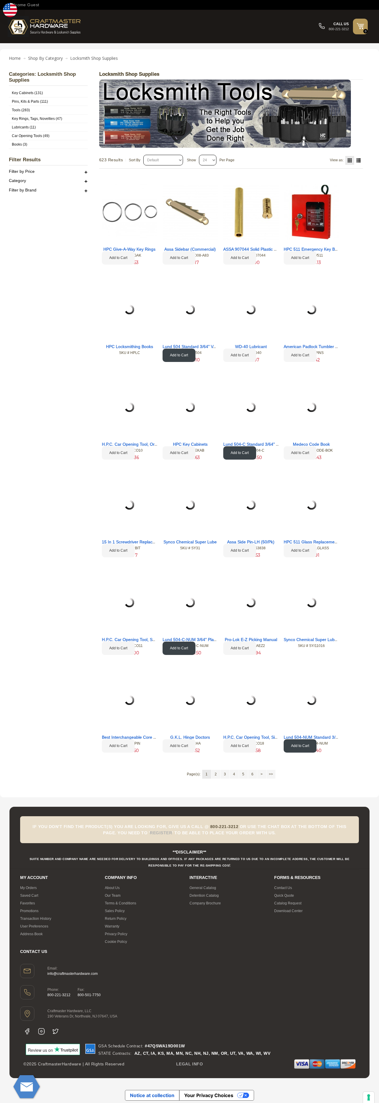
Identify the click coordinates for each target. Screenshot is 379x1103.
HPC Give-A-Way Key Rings (129, 249)
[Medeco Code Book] (311, 407)
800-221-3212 (58, 995)
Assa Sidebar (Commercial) (190, 249)
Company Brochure (205, 903)
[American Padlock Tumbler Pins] (311, 309)
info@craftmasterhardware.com (72, 974)
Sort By (134, 160)
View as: (336, 160)
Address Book (31, 934)
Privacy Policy (116, 934)
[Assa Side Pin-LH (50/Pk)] (251, 505)
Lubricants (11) (24, 127)
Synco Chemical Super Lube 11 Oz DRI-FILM (326, 639)
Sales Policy (115, 911)
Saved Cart (29, 895)
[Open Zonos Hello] (10, 10)
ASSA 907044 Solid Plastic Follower (256, 249)
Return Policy (115, 919)
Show (191, 160)
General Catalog (203, 888)
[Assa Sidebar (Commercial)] (190, 212)
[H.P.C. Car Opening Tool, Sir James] (251, 700)
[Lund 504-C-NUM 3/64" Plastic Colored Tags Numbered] (190, 602)
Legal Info (189, 1064)
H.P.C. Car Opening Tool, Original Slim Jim (141, 444)
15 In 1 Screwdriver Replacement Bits (137, 542)
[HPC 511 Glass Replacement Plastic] (311, 505)
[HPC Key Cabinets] (190, 407)
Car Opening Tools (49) (30, 136)
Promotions (29, 911)
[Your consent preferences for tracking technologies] (368, 1097)
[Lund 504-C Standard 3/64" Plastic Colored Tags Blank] (251, 407)
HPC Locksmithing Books (129, 346)
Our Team (113, 895)
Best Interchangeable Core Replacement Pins (144, 737)
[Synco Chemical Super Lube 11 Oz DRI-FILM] (311, 602)
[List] (358, 160)
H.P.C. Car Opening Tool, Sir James (256, 737)
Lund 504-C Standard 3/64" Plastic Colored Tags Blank (274, 444)
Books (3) (19, 144)
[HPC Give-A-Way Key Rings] (129, 212)
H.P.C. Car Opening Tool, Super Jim (135, 639)
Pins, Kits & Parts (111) (30, 101)
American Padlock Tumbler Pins (313, 346)
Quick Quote (284, 895)
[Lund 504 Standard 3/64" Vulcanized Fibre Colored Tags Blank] (190, 309)
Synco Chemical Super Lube (190, 542)
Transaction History (35, 919)
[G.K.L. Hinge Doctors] (190, 700)
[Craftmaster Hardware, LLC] (45, 26)
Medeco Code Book (311, 444)
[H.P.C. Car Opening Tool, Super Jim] (129, 602)
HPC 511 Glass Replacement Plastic (317, 542)
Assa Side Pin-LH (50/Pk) (250, 542)
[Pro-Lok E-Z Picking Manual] (251, 602)
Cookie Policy (116, 942)
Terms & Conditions (120, 903)
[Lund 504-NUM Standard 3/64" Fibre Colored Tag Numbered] (311, 700)
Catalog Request (287, 903)
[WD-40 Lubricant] (251, 309)
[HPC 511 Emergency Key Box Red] (311, 212)
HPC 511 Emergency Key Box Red (316, 249)
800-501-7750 (89, 995)
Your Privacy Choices (208, 1095)
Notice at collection (152, 1095)
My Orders (28, 888)
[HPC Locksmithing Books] (129, 309)
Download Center (288, 911)
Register (161, 832)
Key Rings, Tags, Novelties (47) (37, 119)
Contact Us (283, 888)
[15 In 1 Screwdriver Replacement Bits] (129, 505)
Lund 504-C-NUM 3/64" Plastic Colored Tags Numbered (215, 639)
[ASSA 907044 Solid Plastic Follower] (251, 212)
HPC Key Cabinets (190, 444)
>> (271, 774)
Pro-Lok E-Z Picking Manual (251, 639)
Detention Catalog (204, 895)
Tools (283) (21, 110)
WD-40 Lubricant (251, 346)
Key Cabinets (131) (27, 93)
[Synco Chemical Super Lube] (190, 505)
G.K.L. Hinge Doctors (190, 737)
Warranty (112, 926)
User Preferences (34, 926)
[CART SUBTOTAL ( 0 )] (360, 26)
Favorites (27, 903)
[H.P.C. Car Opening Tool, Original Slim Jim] (129, 407)
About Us (112, 888)
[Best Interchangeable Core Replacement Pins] (129, 700)
